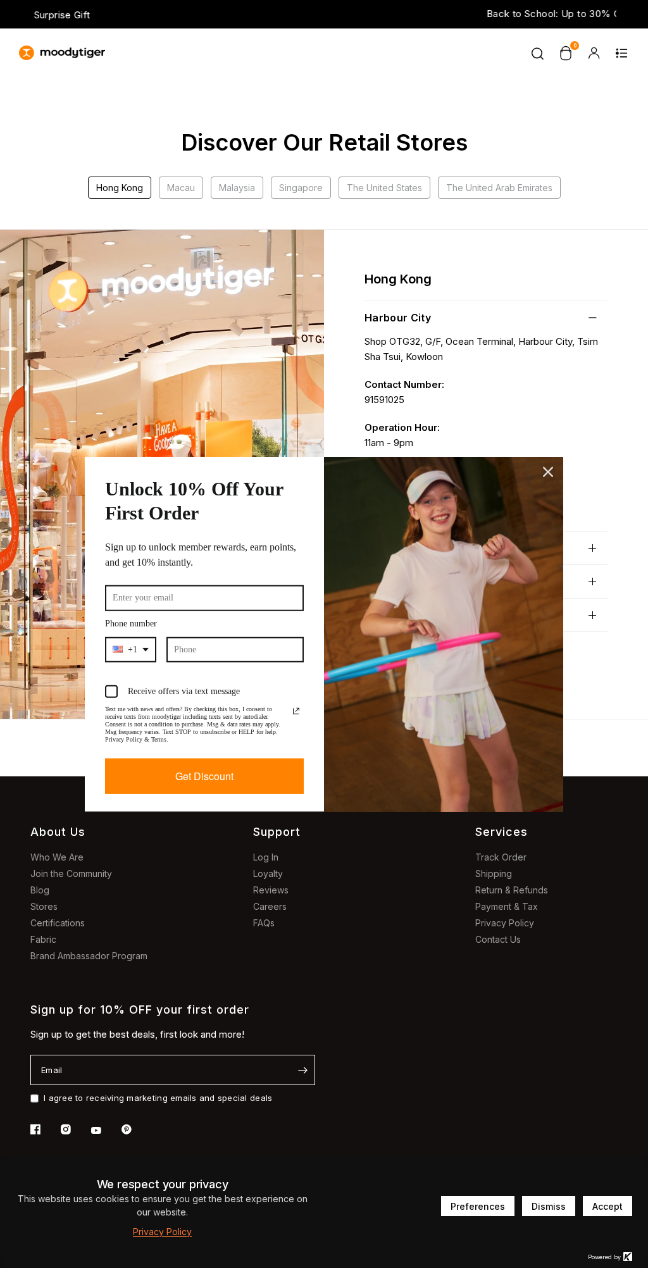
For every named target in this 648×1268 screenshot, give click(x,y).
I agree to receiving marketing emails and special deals (158, 1098)
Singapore (301, 187)
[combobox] (130, 646)
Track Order (500, 857)
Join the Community (71, 873)
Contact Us (498, 939)
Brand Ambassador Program (88, 955)
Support (277, 831)
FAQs (264, 922)
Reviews (271, 890)
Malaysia (237, 187)
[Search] (537, 53)
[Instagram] (75, 1129)
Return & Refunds (511, 890)
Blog (39, 890)
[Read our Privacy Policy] (296, 707)
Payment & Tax (506, 906)
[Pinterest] (135, 1129)
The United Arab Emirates (499, 187)
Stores (44, 906)
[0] (565, 53)
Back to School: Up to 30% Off (324, 14)
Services (501, 831)
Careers (270, 906)
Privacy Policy (504, 922)
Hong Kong (119, 187)
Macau (181, 187)
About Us (57, 831)
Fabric (43, 939)
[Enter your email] (302, 1070)
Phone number (138, 620)
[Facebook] (44, 1129)
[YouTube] (105, 1131)
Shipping (493, 873)
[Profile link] (593, 53)
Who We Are (57, 857)
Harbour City (397, 317)
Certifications (57, 922)
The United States (384, 187)
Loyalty (268, 873)
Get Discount (204, 780)
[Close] (548, 468)
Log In (265, 857)
